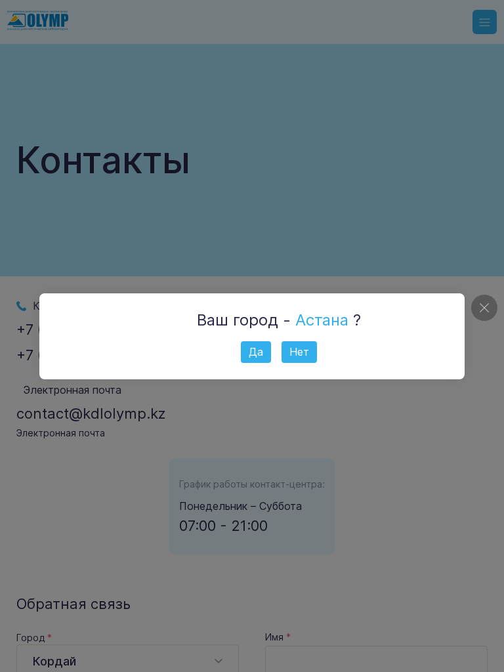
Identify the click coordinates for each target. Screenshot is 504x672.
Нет (299, 351)
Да (256, 351)
